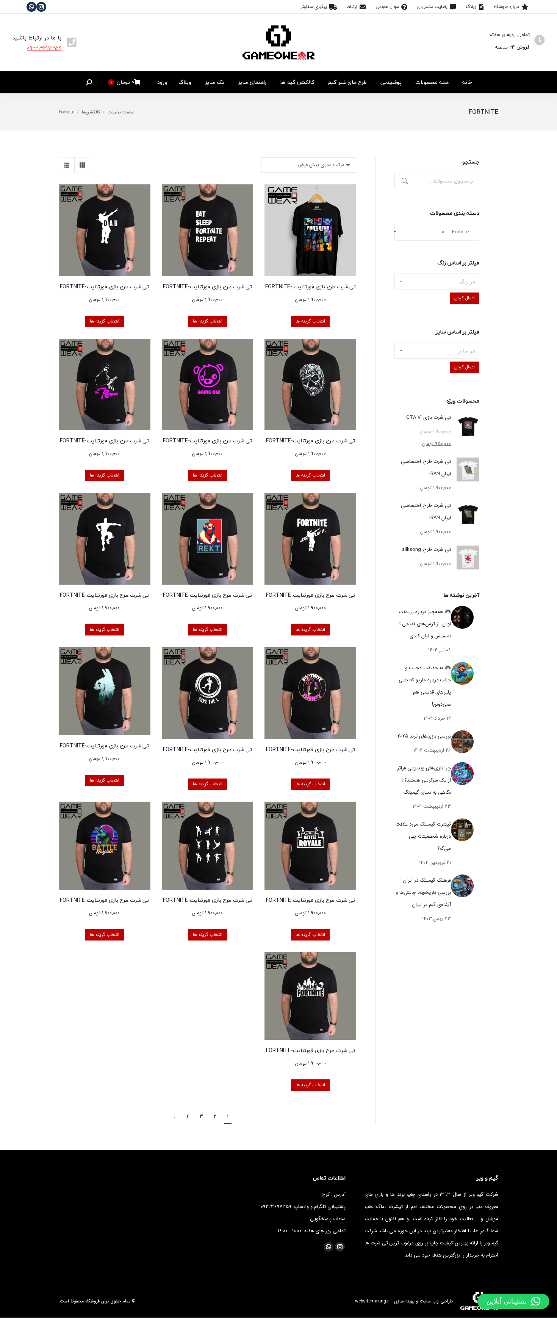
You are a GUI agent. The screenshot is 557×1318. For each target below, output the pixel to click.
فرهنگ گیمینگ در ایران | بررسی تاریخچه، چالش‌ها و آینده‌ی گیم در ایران (423, 892)
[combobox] (436, 232)
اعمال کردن (464, 298)
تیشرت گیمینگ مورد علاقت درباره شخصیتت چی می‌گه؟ (423, 836)
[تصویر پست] (462, 617)
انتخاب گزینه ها (310, 321)
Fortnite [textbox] (457, 232)
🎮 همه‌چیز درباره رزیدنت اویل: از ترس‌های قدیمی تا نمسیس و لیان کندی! (424, 624)
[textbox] (437, 281)
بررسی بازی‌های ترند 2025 (424, 736)
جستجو (404, 181)
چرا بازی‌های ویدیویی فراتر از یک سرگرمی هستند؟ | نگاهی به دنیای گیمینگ (424, 780)
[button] (513, 1301)
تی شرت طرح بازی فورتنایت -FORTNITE (310, 286)
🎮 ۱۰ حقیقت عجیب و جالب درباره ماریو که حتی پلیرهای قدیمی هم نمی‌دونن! (425, 686)
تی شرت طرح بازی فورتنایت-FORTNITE (207, 286)
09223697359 (44, 48)
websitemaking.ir (372, 1301)
